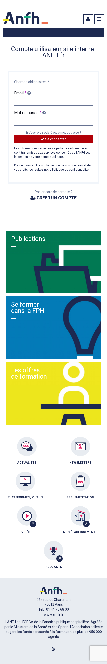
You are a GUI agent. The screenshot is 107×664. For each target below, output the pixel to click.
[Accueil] (25, 18)
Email (20, 93)
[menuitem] (27, 454)
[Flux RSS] (53, 649)
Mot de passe (27, 112)
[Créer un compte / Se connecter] (87, 19)
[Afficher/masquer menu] (99, 19)
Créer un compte (56, 197)
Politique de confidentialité (70, 169)
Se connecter (55, 139)
